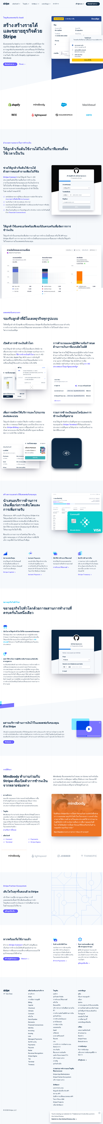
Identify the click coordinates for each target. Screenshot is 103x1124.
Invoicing (31, 1031)
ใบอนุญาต (81, 1014)
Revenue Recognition (35, 1053)
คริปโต (30, 1016)
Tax (29, 1059)
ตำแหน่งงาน (82, 1033)
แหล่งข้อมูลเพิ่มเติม (84, 1022)
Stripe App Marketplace (61, 1074)
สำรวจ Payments (59, 961)
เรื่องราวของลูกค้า (84, 997)
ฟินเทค (55, 1039)
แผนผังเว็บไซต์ (83, 1016)
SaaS (55, 1030)
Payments (34, 839)
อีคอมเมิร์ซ (56, 1005)
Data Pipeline (32, 1019)
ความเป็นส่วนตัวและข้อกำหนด (88, 1008)
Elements (31, 1022)
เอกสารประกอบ (58, 1088)
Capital (30, 1005)
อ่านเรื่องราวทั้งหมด (9, 830)
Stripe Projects (58, 1102)
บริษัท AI (56, 1033)
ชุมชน (80, 1002)
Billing (30, 1002)
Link (29, 1036)
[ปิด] (99, 1113)
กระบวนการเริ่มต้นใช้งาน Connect (17, 199)
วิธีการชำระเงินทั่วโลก (25, 354)
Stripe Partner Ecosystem (62, 1077)
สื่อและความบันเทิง (59, 1052)
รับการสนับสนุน (83, 1049)
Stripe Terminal (70, 424)
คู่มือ (79, 994)
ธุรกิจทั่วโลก (57, 1016)
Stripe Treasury (84, 574)
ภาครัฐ (55, 1061)
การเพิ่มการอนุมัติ (34, 999)
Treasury (31, 1064)
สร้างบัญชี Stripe (11, 959)
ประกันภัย (56, 1049)
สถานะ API (56, 1094)
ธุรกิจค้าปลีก (57, 1064)
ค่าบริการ (56, 4)
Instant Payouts (34, 574)
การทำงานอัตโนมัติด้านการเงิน (63, 1013)
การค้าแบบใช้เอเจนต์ (60, 567)
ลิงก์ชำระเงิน (32, 1042)
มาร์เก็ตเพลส (57, 1022)
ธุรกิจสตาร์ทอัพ (58, 997)
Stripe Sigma (36, 842)
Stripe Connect (10, 177)
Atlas (30, 997)
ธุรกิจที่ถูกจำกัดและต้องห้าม (87, 1011)
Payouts (31, 1047)
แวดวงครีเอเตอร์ (58, 1036)
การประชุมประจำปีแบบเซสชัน (88, 1005)
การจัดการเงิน (57, 1024)
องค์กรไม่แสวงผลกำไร (60, 1055)
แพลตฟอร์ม (57, 1027)
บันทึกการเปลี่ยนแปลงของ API (63, 1096)
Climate (30, 1011)
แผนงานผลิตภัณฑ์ (84, 1030)
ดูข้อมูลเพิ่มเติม (10, 911)
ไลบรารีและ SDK (58, 1099)
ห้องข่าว (80, 1036)
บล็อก (80, 999)
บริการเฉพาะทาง (58, 1058)
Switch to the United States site (63, 1119)
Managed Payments (35, 1039)
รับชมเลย (8, 742)
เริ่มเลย (21, 64)
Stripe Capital (8, 572)
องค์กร (55, 994)
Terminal (9, 842)
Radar (30, 1050)
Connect (9, 839)
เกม (54, 1041)
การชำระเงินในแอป (59, 1019)
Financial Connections (17, 212)
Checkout (31, 1008)
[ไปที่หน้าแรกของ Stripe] (5, 990)
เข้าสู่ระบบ (79, 4)
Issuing (30, 1033)
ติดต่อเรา (24, 959)
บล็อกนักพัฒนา (58, 1105)
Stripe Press (82, 1039)
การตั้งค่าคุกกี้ (82, 1019)
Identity (31, 1028)
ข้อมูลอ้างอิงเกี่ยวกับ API (61, 1091)
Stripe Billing (13, 427)
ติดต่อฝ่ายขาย (92, 4)
